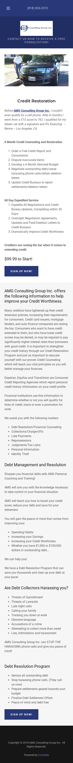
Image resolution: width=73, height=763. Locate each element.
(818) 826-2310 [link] (37, 8)
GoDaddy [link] (43, 754)
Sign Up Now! (21, 714)
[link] (36, 28)
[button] (8, 8)
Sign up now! (21, 271)
